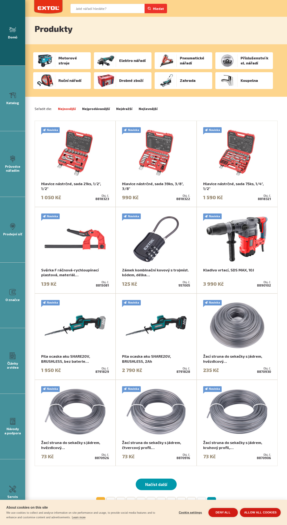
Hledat (158, 8)
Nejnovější (67, 109)
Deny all (223, 512)
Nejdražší (124, 109)
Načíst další (156, 484)
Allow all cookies (260, 512)
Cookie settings (190, 512)
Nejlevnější (148, 109)
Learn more (79, 517)
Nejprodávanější (96, 109)
